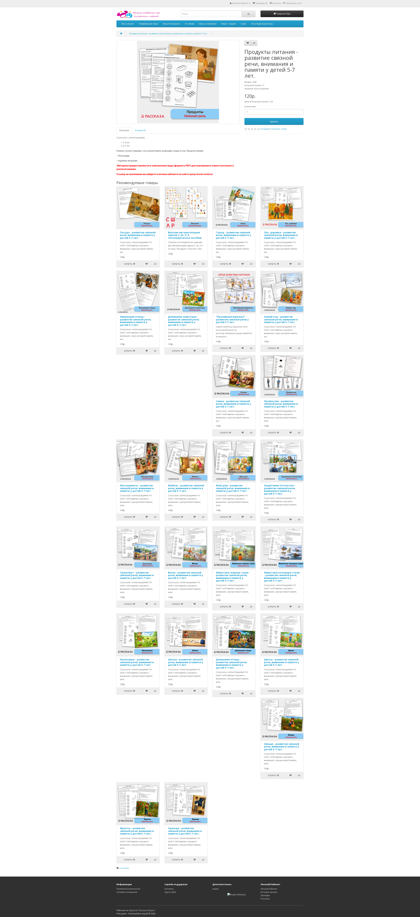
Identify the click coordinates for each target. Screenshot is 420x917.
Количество (250, 106)
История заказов (269, 892)
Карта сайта (170, 892)
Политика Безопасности (128, 888)
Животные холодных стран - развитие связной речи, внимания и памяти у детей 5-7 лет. (282, 576)
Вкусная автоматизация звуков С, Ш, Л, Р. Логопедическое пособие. (185, 235)
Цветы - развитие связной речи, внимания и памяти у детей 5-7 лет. (281, 662)
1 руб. (243, 23)
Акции (215, 888)
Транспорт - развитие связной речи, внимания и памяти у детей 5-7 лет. (137, 575)
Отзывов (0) (140, 130)
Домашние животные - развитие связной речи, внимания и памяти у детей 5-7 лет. (183, 320)
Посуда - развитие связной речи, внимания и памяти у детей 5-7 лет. (138, 235)
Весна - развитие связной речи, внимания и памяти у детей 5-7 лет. (185, 575)
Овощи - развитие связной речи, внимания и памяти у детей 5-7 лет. (281, 746)
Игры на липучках (207, 23)
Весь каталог (128, 23)
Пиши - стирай (228, 23)
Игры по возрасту (171, 23)
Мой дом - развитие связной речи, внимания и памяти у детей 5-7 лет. (233, 488)
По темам (189, 23)
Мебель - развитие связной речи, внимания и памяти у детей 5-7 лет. (186, 488)
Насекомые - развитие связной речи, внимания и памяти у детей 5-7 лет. (137, 662)
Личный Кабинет (269, 888)
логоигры (124, 868)
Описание (124, 130)
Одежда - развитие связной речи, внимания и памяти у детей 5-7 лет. (185, 830)
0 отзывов (265, 129)
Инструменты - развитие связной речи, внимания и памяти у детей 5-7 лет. (137, 488)
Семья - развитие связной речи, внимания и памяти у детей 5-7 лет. (233, 403)
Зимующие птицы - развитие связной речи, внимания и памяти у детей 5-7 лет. (135, 320)
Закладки (265, 895)
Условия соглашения (126, 892)
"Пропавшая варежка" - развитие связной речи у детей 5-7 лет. (232, 319)
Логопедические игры (262, 23)
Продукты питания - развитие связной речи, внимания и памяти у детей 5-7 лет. (168, 33)
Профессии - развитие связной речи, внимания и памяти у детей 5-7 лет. (281, 403)
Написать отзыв (278, 129)
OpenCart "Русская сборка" (142, 910)
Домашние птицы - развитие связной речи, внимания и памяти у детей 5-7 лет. (231, 663)
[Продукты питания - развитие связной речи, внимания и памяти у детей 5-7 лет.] (178, 82)
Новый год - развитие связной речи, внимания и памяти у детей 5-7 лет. (281, 319)
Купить (274, 121)
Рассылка (265, 898)
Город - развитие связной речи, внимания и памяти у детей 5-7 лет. (233, 235)
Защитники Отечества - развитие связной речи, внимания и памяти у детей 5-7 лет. (279, 489)
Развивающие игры (148, 23)
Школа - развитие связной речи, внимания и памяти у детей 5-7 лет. (185, 662)
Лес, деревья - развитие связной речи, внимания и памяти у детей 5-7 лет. (281, 235)
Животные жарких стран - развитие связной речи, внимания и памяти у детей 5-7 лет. (233, 576)
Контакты (169, 888)
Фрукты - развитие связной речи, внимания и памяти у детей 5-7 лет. (137, 830)
